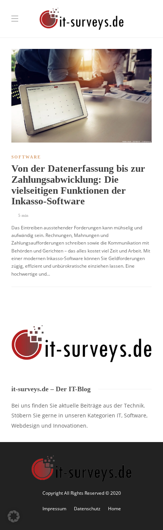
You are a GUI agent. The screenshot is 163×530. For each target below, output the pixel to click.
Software (26, 157)
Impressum (54, 508)
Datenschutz (87, 508)
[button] (13, 516)
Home (114, 508)
